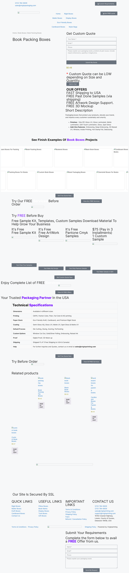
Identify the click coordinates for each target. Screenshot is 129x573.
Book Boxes (22, 33)
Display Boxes (71, 18)
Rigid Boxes (68, 14)
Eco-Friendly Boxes (64, 22)
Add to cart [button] (41, 405)
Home (58, 14)
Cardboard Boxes (58, 27)
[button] (72, 84)
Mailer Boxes (57, 18)
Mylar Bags (73, 27)
